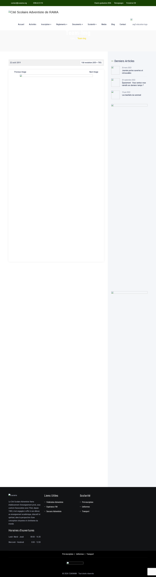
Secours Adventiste (53, 511)
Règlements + (61, 24)
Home (72, 38)
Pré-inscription (87, 502)
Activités (32, 24)
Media (103, 24)
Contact (123, 24)
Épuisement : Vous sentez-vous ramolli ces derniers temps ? (134, 84)
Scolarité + (92, 24)
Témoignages (118, 3)
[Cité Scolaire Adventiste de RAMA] (33, 12)
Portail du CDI (131, 3)
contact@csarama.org (19, 3)
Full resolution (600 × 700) (92, 62)
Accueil (21, 24)
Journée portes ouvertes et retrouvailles (132, 71)
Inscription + (46, 24)
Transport (85, 511)
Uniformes (86, 507)
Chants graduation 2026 (102, 3)
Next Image (93, 72)
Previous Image (20, 72)
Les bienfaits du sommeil (131, 95)
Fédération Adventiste (54, 502)
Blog (113, 24)
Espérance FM (51, 507)
